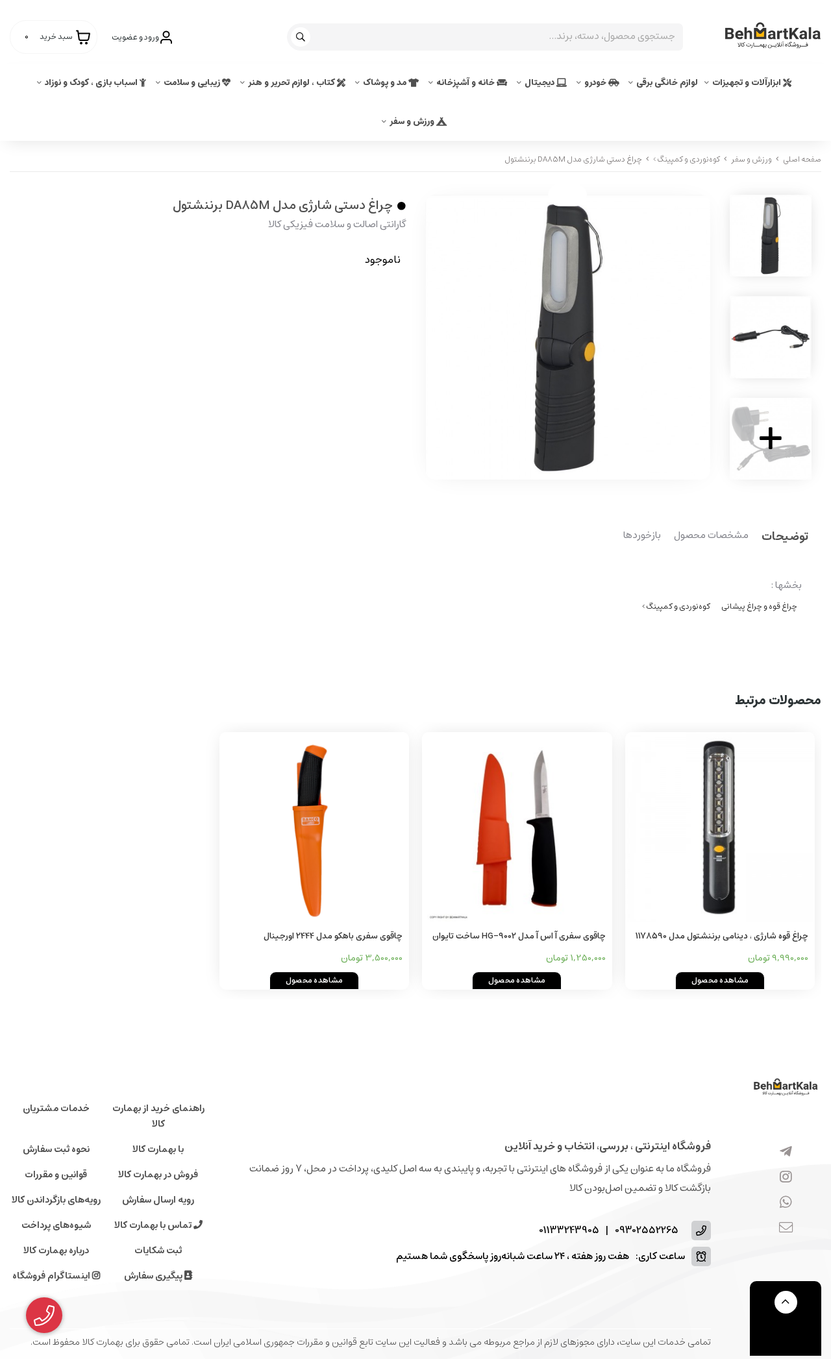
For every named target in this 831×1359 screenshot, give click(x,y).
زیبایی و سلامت (193, 82)
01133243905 (569, 1230)
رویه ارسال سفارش (158, 1200)
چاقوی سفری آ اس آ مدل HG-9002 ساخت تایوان (519, 936)
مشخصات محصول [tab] (711, 536)
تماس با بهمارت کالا (153, 1225)
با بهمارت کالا (158, 1149)
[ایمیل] (786, 1228)
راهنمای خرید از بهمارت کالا (158, 1116)
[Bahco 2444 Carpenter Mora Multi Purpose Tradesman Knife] (314, 827)
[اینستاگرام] (786, 1177)
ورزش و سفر (413, 121)
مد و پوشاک (385, 82)
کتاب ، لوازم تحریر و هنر (292, 82)
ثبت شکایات (158, 1250)
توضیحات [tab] (785, 537)
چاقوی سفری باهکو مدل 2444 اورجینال (333, 936)
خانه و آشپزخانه (466, 82)
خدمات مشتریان (56, 1108)
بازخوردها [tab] (642, 536)
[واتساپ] (786, 1202)
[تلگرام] (786, 1152)
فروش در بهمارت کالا (158, 1174)
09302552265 (646, 1230)
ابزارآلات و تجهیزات (747, 82)
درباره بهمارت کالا (56, 1250)
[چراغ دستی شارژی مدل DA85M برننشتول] (785, 1088)
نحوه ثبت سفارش (56, 1149)
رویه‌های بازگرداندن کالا (56, 1200)
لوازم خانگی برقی (667, 82)
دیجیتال (540, 82)
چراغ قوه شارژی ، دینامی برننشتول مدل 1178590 (722, 936)
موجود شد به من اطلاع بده (323, 298)
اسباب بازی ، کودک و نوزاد (92, 82)
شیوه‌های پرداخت (56, 1225)
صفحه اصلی (802, 159)
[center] (302, 37)
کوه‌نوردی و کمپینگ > (686, 159)
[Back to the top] (786, 1302)
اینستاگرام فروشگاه (52, 1276)
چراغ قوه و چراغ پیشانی (759, 606)
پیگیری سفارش (154, 1276)
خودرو (596, 82)
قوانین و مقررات (56, 1174)
